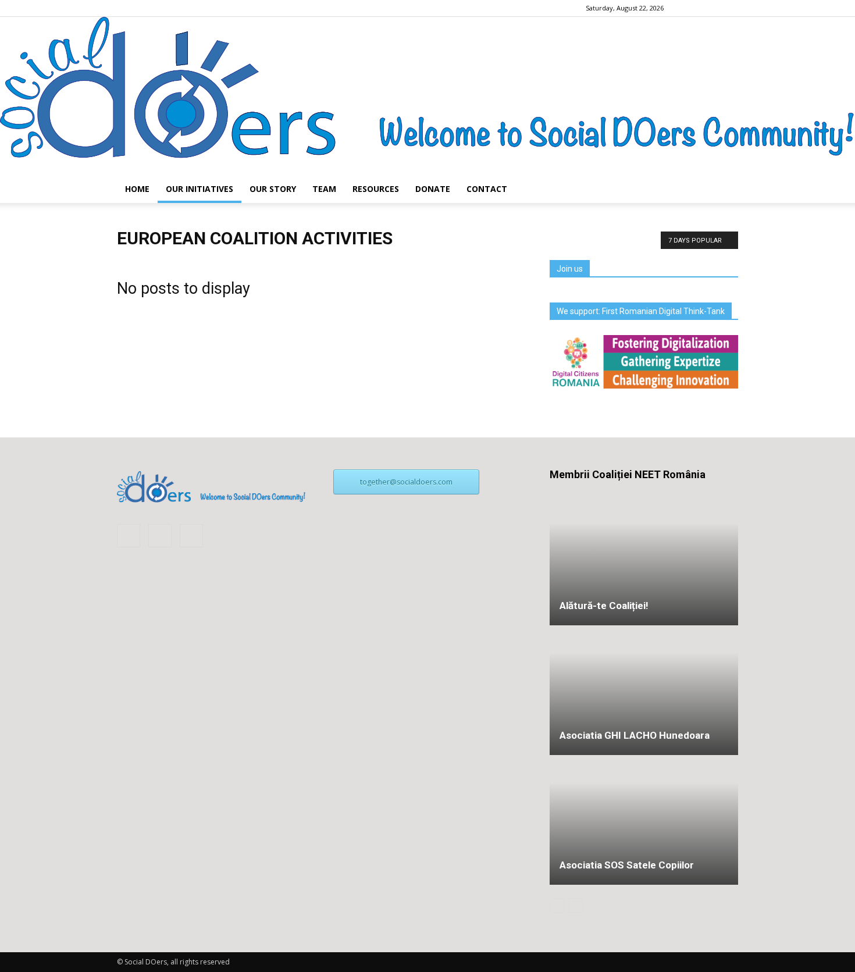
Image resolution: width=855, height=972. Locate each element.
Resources (375, 188)
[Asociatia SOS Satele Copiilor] (644, 782)
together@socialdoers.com (406, 482)
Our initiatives (199, 188)
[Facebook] (691, 8)
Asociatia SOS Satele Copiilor (627, 865)
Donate (432, 188)
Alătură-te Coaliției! (604, 605)
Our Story (273, 188)
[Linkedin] (710, 8)
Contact (486, 188)
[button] (724, 189)
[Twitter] (729, 8)
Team (324, 188)
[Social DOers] (427, 96)
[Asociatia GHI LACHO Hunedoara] (644, 691)
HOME (137, 188)
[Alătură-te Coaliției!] (644, 561)
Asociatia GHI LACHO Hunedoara (635, 735)
